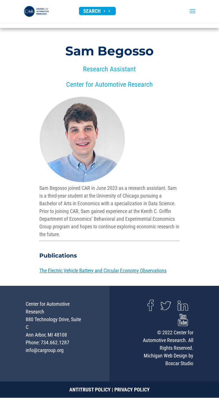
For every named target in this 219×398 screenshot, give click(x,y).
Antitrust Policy (90, 390)
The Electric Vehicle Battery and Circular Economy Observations (103, 271)
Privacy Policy (132, 390)
